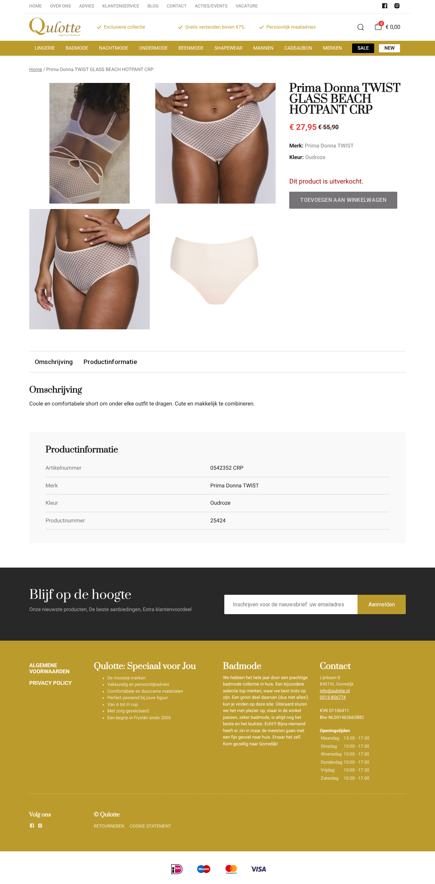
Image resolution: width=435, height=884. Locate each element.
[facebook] (384, 7)
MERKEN (332, 48)
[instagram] (397, 7)
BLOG (153, 6)
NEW (389, 48)
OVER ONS (60, 6)
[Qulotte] (55, 27)
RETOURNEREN (109, 826)
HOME (35, 6)
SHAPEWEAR (228, 48)
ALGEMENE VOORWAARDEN (49, 668)
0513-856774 (333, 697)
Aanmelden (381, 604)
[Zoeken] (360, 27)
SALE (363, 48)
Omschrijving (54, 362)
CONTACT (177, 6)
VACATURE (247, 6)
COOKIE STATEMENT (150, 826)
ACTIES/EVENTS (211, 6)
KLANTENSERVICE (120, 6)
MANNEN (263, 48)
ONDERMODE (153, 48)
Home (35, 69)
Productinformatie (110, 362)
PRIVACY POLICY (50, 683)
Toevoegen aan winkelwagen (343, 200)
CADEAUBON (298, 48)
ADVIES (86, 6)
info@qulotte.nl (335, 691)
